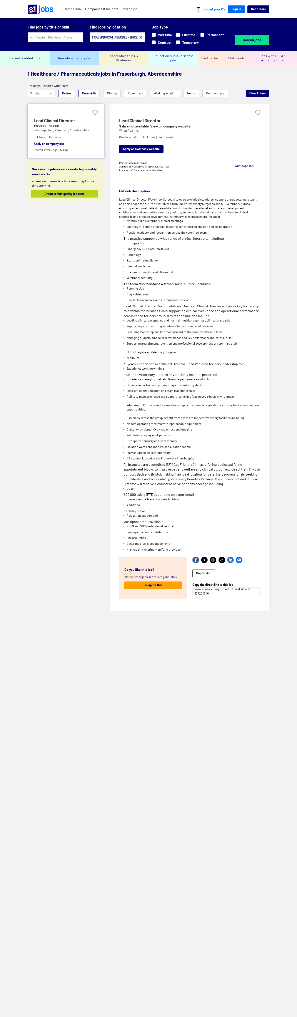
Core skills (89, 93)
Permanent (215, 35)
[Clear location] (141, 37)
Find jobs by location (108, 27)
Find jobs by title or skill (48, 27)
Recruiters (258, 9)
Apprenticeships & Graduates (124, 58)
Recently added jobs (24, 58)
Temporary (190, 42)
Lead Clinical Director (54, 120)
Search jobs (252, 40)
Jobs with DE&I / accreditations (272, 58)
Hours (191, 93)
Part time (165, 35)
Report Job (203, 573)
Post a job (130, 9)
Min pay (112, 93)
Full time (188, 35)
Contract (165, 42)
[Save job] (95, 112)
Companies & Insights (101, 9)
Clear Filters (257, 93)
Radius (66, 93)
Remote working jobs (74, 58)
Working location (165, 93)
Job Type (160, 27)
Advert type (135, 93)
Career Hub (72, 9)
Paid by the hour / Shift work (222, 58)
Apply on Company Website (141, 149)
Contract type (215, 93)
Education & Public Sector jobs (173, 58)
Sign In (236, 9)
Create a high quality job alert (64, 194)
